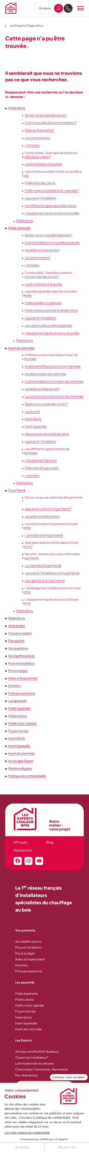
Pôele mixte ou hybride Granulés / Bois (51, 310)
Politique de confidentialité (27, 776)
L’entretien (32, 145)
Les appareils (17, 701)
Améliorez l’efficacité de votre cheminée (53, 366)
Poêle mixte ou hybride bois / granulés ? (52, 190)
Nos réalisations (26, 1075)
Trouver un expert (20, 633)
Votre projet (16, 625)
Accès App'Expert (20, 761)
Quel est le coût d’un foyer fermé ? (48, 509)
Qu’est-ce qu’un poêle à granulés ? (48, 235)
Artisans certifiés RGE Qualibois (37, 1051)
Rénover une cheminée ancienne (47, 434)
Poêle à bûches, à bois (40, 183)
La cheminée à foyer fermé (43, 565)
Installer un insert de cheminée (45, 374)
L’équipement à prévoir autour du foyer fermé (50, 601)
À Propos (20, 842)
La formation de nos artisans (34, 1063)
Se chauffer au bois (21, 656)
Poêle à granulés (19, 228)
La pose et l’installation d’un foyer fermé (52, 573)
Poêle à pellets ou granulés (43, 303)
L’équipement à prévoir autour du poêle (52, 213)
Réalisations (24, 220)
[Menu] (80, 8)
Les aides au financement (42, 250)
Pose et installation (21, 663)
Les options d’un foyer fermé (45, 580)
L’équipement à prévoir (41, 460)
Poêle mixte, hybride (22, 723)
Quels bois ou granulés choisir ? (46, 404)
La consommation (37, 138)
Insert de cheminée (21, 348)
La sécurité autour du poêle (43, 284)
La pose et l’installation (40, 198)
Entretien (14, 686)
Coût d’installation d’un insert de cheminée (54, 381)
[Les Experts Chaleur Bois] (29, 819)
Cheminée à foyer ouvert (42, 468)
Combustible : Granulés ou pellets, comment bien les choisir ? (47, 274)
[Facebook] (18, 861)
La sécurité (32, 411)
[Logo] (10, 8)
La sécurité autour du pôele (43, 164)
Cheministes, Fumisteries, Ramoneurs (41, 1069)
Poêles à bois (17, 716)
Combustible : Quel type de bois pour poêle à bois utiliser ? (49, 154)
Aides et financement (23, 678)
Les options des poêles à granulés (48, 325)
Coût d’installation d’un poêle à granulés (52, 242)
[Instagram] (28, 861)
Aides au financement (39, 130)
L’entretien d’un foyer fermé (44, 535)
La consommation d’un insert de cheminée (54, 396)
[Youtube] (39, 861)
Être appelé (16, 641)
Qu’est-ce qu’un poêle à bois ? (46, 115)
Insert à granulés (36, 426)
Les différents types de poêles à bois (50, 205)
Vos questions (18, 648)
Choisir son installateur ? (31, 1057)
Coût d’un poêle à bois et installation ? (51, 122)
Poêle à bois (16, 108)
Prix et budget (18, 670)
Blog (49, 842)
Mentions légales (20, 768)
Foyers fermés (18, 731)
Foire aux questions (21, 693)
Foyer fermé (16, 490)
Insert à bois (33, 419)
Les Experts (23, 1040)
